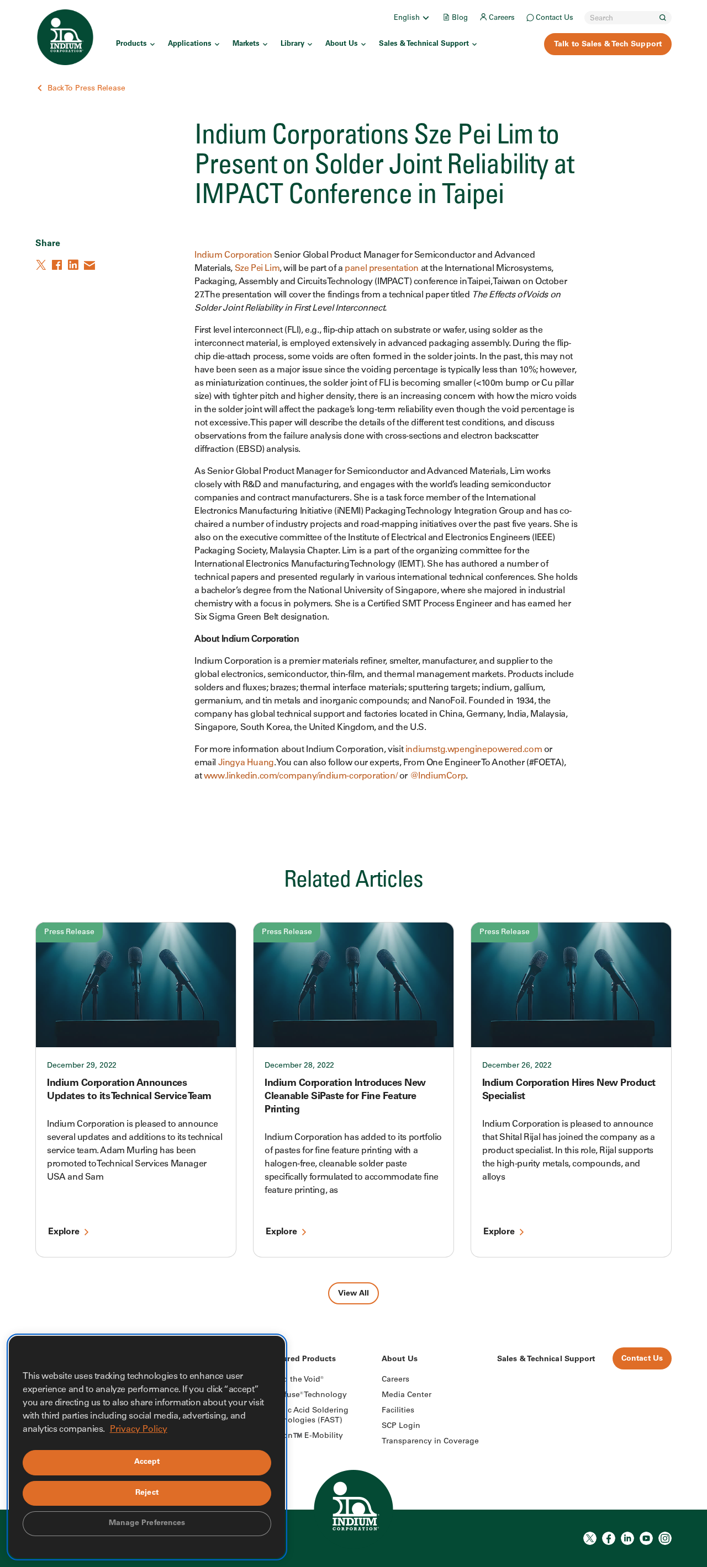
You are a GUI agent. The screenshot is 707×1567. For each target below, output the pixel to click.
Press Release (69, 932)
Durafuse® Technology (306, 1395)
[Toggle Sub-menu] (425, 17)
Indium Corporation (233, 255)
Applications (190, 44)
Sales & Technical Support (424, 44)
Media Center (406, 1395)
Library (292, 44)
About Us (341, 44)
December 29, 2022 (82, 1066)
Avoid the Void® (295, 1380)
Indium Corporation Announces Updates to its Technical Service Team (129, 1090)
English (407, 18)
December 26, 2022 (517, 1066)
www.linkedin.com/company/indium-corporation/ (300, 776)
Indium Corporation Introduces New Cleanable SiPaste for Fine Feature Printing (345, 1097)
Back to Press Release (86, 89)
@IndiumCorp (438, 776)
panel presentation (382, 268)
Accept (147, 1462)
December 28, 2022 (299, 1066)
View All (353, 1294)
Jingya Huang (246, 763)
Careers (502, 18)
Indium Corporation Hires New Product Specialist (569, 1090)
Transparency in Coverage (430, 1442)
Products (131, 44)
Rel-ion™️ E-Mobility (304, 1436)
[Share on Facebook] (58, 264)
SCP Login (401, 1426)
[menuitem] (412, 17)
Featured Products (301, 1359)
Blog (460, 18)
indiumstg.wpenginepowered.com (473, 749)
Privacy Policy (138, 1429)
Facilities (398, 1411)
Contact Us (554, 18)
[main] (353, 652)
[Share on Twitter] (42, 264)
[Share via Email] (90, 264)
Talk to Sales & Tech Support (608, 45)
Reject (147, 1493)
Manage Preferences (147, 1523)
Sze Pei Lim (257, 268)
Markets (246, 44)
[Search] (662, 17)
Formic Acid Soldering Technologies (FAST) (307, 1416)
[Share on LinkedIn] (74, 264)
